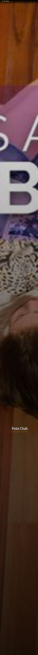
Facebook (34, 3)
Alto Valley (5, 1)
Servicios (12, 3)
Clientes (22, 3)
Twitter (35, 3)
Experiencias (17, 3)
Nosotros (26, 3)
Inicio (8, 3)
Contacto (31, 3)
